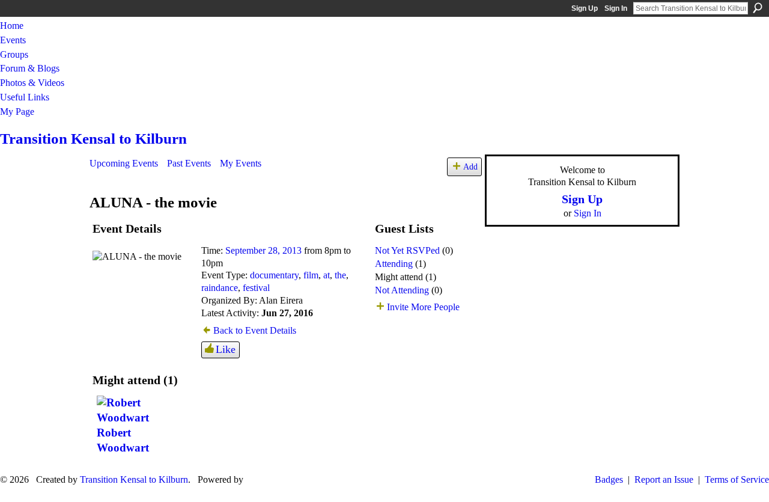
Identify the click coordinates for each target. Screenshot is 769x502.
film (310, 275)
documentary (274, 275)
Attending (394, 264)
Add (470, 166)
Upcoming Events (124, 163)
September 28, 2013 (263, 250)
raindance (219, 288)
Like (226, 349)
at (326, 275)
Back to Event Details (254, 330)
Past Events (189, 163)
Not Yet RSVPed (407, 250)
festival (256, 288)
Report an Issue (663, 479)
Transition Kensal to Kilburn (93, 138)
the (340, 275)
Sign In (615, 8)
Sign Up (584, 8)
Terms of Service (737, 479)
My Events (240, 163)
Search (757, 7)
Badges (609, 479)
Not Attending (402, 290)
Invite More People (423, 307)
